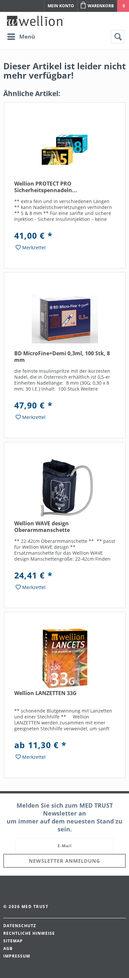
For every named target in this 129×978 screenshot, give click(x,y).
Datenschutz (19, 925)
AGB (8, 948)
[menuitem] (20, 36)
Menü (27, 36)
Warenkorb (101, 6)
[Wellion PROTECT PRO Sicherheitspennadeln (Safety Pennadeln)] (64, 149)
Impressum (16, 956)
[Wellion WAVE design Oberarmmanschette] (64, 488)
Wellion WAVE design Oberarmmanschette (42, 527)
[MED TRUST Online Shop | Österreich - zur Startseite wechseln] (35, 20)
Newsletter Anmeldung (64, 860)
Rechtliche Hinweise (29, 933)
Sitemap (13, 941)
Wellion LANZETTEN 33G (45, 693)
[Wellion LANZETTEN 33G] (64, 658)
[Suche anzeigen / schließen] (117, 36)
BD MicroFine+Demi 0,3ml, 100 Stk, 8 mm (62, 357)
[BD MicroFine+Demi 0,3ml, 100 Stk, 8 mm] (64, 318)
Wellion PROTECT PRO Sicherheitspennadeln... (45, 187)
